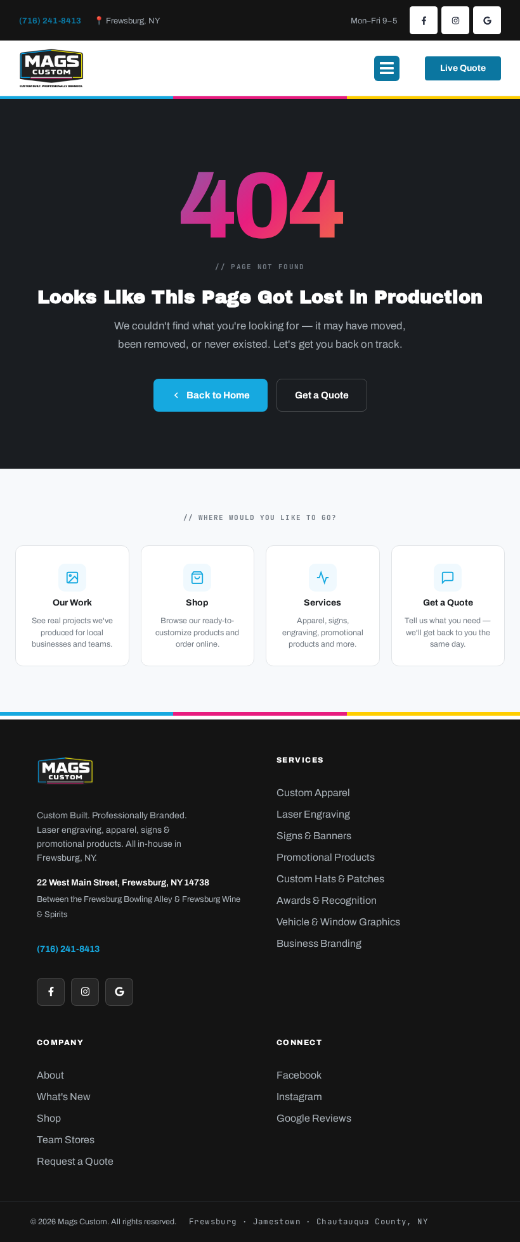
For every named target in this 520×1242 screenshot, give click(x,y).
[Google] (487, 20)
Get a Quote (322, 395)
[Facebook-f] (424, 20)
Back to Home (218, 395)
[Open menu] (387, 68)
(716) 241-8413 (50, 20)
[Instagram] (455, 20)
